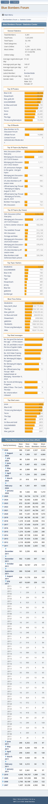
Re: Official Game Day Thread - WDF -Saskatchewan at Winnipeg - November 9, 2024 (13, 374)
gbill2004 (7, 291)
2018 (6, 521)
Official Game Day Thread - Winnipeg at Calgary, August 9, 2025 (13, 188)
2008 (6, 782)
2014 (6, 535)
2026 (6, 450)
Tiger (6, 279)
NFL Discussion (9, 205)
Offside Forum (9, 135)
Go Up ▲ (32, 799)
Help (14, 799)
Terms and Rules (22, 799)
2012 (6, 542)
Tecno (6, 111)
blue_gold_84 (9, 99)
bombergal (8, 294)
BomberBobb (29, 73)
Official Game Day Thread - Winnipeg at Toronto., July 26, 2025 (13, 196)
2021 (6, 510)
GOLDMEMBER (9, 102)
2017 (6, 524)
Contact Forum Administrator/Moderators (14, 140)
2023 (6, 503)
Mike (6, 330)
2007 (6, 785)
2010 (6, 774)
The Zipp (7, 117)
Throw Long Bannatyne (13, 120)
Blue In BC (8, 93)
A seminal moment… (11, 350)
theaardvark (8, 96)
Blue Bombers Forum (15, 7)
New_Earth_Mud (10, 306)
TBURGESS (8, 324)
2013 (6, 539)
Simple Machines (30, 801)
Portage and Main (11, 236)
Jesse (6, 114)
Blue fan (7, 288)
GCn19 (6, 108)
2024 (6, 500)
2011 (6, 546)
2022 (6, 507)
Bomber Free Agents (12, 202)
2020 (6, 514)
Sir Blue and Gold (10, 105)
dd (5, 419)
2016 (6, 528)
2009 (6, 778)
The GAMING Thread (12, 230)
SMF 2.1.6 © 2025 (18, 801)
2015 (6, 532)
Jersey (6, 285)
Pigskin (6, 428)
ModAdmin (8, 267)
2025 (6, 496)
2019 (6, 517)
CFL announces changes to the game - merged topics (13, 170)
